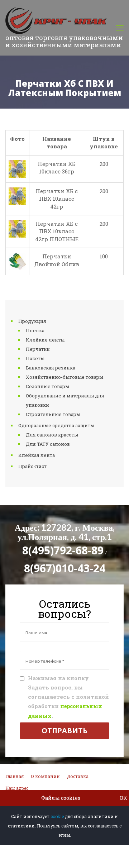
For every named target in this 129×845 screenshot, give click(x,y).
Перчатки (38, 349)
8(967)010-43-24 (64, 568)
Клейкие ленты (45, 339)
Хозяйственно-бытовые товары (64, 377)
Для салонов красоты (52, 434)
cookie (57, 816)
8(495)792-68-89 (63, 550)
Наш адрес (16, 788)
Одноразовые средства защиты (56, 425)
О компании (45, 776)
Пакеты (35, 358)
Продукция (32, 321)
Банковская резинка (50, 367)
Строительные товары (53, 414)
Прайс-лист (32, 466)
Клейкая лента (36, 455)
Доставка (78, 776)
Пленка (35, 330)
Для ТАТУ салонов (48, 444)
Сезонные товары (47, 386)
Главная (14, 776)
